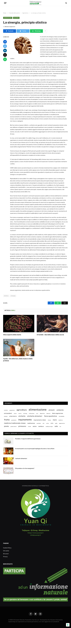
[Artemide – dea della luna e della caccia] (52, 323)
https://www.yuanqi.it (35, 533)
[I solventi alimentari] (8, 460)
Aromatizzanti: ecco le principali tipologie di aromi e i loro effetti (34, 448)
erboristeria (13, 416)
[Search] (66, 3)
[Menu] (5, 3)
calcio (15, 413)
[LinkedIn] (5, 50)
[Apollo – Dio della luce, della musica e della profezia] (18, 347)
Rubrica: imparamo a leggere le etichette (19, 433)
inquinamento (25, 419)
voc (60, 426)
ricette (29, 426)
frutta (7, 419)
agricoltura (22, 410)
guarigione (13, 420)
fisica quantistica (50, 416)
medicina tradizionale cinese (15, 423)
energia (5, 416)
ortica (47, 423)
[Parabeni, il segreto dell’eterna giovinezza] (8, 441)
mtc (43, 423)
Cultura (16, 17)
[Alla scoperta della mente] (18, 323)
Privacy (5, 556)
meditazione (31, 423)
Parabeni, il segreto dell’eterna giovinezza (27, 438)
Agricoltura (8, 17)
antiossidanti (8, 413)
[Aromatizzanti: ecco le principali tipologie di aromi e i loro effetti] (8, 450)
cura (37, 413)
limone (49, 420)
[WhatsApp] (5, 59)
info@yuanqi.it (35, 535)
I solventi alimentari (21, 458)
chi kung (25, 413)
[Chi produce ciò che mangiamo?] (8, 470)
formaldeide (61, 416)
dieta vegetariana (57, 413)
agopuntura (12, 410)
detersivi (48, 413)
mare (55, 420)
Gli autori (6, 553)
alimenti (52, 410)
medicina (60, 420)
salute (35, 426)
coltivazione (31, 413)
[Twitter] (5, 46)
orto (52, 423)
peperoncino (62, 423)
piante (6, 426)
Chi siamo (6, 550)
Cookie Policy (7, 548)
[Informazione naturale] (35, 3)
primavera (22, 426)
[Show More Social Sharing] (45, 31)
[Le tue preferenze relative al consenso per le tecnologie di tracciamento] (68, 625)
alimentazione (38, 409)
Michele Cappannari (10, 26)
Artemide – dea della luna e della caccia (50, 335)
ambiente (60, 410)
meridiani (39, 423)
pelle (56, 423)
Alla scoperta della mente (12, 335)
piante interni (14, 426)
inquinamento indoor (40, 420)
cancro (19, 413)
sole (56, 426)
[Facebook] (5, 42)
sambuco (41, 426)
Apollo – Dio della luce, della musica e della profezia (18, 360)
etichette (21, 416)
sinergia (13, 295)
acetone (6, 410)
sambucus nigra (49, 426)
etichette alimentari (34, 416)
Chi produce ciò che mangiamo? (24, 468)
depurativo (42, 413)
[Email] (5, 55)
